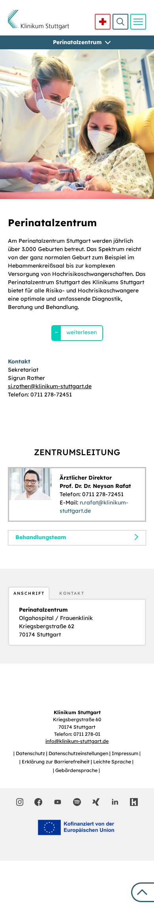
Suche (120, 22)
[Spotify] (77, 802)
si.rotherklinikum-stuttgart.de (50, 386)
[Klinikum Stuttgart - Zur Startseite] (38, 20)
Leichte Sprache (112, 762)
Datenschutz (31, 753)
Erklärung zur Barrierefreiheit (56, 762)
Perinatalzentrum (77, 42)
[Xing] (96, 802)
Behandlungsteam (40, 537)
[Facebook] (38, 802)
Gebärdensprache (77, 770)
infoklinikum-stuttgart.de (77, 741)
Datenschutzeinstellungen (79, 753)
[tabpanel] (77, 622)
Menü (138, 22)
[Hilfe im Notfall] (103, 22)
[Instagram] (20, 802)
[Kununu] (134, 802)
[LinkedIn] (115, 802)
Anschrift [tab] (29, 593)
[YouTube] (57, 801)
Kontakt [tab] (72, 593)
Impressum (125, 753)
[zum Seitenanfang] (142, 892)
